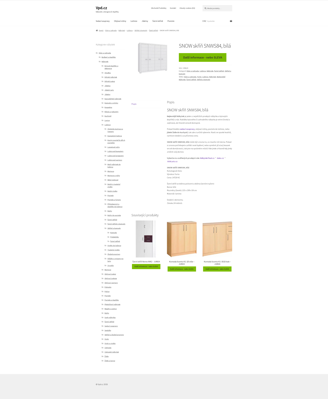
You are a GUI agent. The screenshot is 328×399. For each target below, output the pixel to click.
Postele (170, 21)
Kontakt (173, 8)
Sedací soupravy (103, 21)
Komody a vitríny (111, 103)
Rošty (109, 211)
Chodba (108, 73)
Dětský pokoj (110, 81)
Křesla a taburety (111, 112)
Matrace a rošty (113, 175)
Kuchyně (108, 116)
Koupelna (108, 107)
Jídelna (107, 86)
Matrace (110, 171)
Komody (113, 232)
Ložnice (134, 21)
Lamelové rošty (113, 147)
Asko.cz (220, 158)
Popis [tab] (133, 104)
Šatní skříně (157, 21)
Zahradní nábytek (112, 352)
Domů (101, 30)
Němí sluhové (112, 180)
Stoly (107, 339)
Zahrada (108, 348)
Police (107, 291)
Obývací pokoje (111, 278)
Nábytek (122, 30)
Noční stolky (112, 191)
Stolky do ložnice (114, 245)
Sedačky (108, 330)
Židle (107, 356)
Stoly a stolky (110, 343)
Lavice (107, 120)
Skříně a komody (141, 30)
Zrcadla (110, 265)
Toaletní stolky (113, 250)
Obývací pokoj (110, 274)
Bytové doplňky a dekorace (111, 67)
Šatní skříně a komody (116, 224)
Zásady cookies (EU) (187, 8)
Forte (199, 77)
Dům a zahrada (111, 30)
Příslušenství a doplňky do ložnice (114, 205)
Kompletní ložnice (114, 136)
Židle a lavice (110, 361)
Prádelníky (114, 237)
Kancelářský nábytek (113, 99)
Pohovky (108, 287)
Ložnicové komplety (115, 151)
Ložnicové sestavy (114, 160)
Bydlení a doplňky (109, 57)
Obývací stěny (120, 21)
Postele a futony (114, 200)
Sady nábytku (110, 317)
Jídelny (145, 21)
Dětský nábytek (111, 77)
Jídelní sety (109, 90)
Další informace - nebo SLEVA (202, 57)
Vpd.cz (101, 7)
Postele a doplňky (112, 300)
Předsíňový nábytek (112, 304)
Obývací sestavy (111, 283)
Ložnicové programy (115, 156)
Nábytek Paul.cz (207, 158)
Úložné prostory (113, 254)
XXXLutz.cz (172, 161)
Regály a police (111, 309)
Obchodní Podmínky (158, 8)
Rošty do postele (114, 215)
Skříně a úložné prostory (114, 335)
